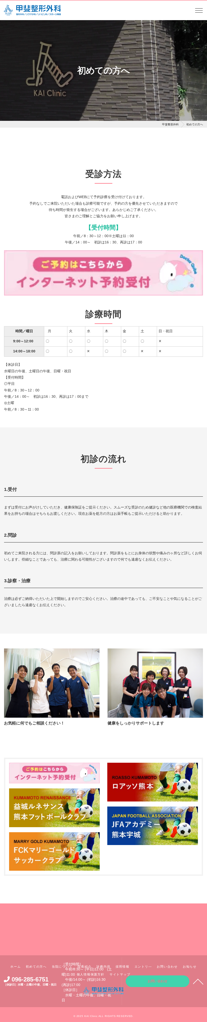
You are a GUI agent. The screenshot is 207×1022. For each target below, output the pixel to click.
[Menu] (198, 12)
